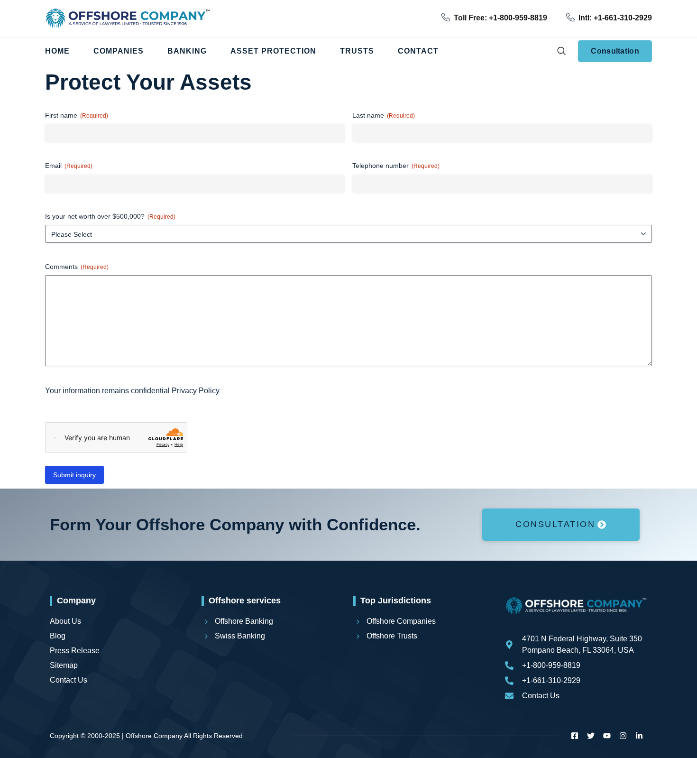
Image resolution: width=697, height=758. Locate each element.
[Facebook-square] (574, 736)
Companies (118, 51)
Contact (418, 51)
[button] (561, 51)
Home (57, 51)
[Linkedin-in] (639, 736)
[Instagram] (623, 736)
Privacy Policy (196, 391)
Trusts (357, 51)
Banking (187, 51)
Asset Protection (273, 51)
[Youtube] (607, 736)
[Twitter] (591, 736)
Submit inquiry (74, 475)
